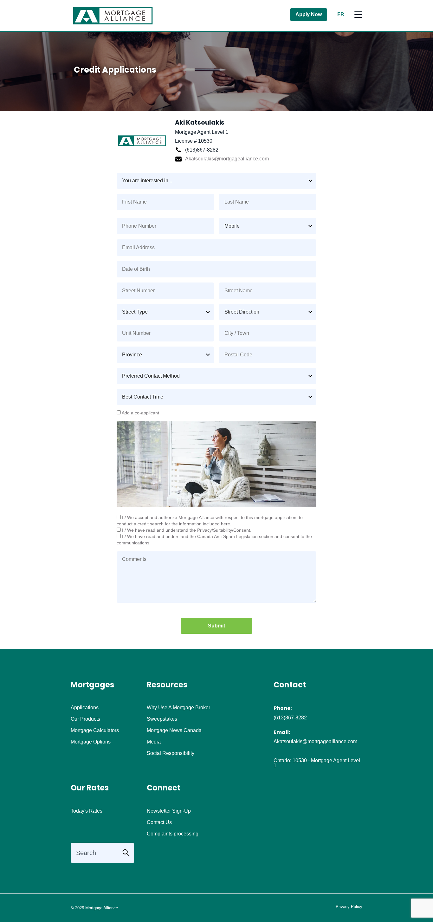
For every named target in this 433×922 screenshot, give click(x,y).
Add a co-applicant (140, 413)
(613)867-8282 (290, 717)
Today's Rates (86, 811)
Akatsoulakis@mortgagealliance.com (227, 158)
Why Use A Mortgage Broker (178, 707)
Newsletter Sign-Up (169, 811)
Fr (340, 14)
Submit (216, 625)
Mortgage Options (91, 741)
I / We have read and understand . (186, 530)
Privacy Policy (349, 906)
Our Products (85, 719)
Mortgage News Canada (174, 730)
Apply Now (308, 14)
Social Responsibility (170, 753)
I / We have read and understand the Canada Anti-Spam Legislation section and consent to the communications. (214, 539)
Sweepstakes (162, 719)
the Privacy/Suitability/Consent (220, 530)
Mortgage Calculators (95, 730)
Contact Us (159, 822)
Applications (85, 707)
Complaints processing (172, 833)
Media (154, 741)
